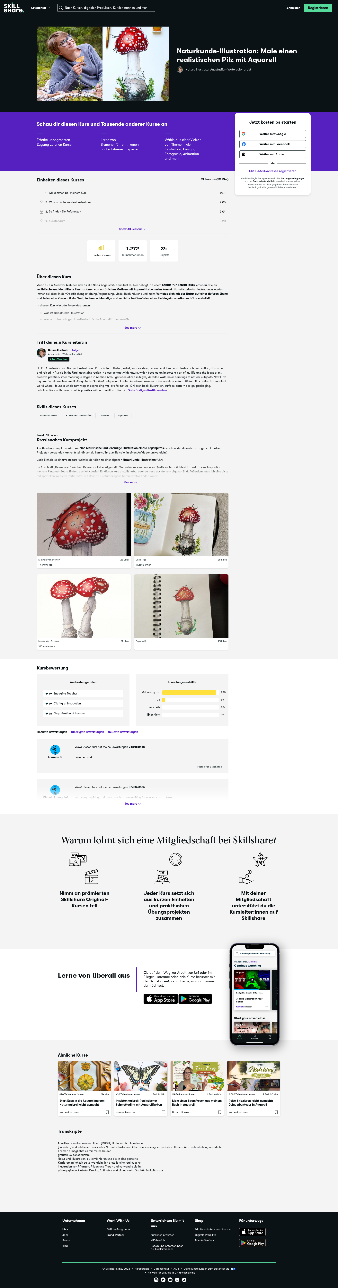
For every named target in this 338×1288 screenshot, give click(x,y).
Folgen (76, 350)
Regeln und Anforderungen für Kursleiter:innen (167, 1247)
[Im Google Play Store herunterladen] (196, 999)
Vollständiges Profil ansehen (147, 390)
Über (65, 1229)
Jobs (65, 1235)
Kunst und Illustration (79, 415)
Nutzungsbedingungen (293, 178)
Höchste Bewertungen (52, 732)
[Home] (14, 7)
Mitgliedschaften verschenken (213, 1229)
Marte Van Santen (48, 641)
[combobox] (106, 8)
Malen (105, 415)
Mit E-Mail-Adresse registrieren (272, 171)
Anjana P (141, 641)
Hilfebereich (158, 1240)
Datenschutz (161, 1268)
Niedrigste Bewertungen (87, 732)
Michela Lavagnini (55, 797)
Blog (65, 1245)
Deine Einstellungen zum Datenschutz (206, 1268)
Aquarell (123, 415)
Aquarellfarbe (48, 415)
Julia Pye (141, 559)
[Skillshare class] (84, 1076)
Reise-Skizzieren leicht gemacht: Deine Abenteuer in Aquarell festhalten (250, 1104)
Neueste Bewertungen (122, 732)
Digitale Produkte (205, 1235)
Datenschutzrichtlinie (264, 181)
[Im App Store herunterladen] (159, 999)
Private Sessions (204, 1240)
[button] (49, 7)
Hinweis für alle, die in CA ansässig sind (171, 1272)
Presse (66, 1240)
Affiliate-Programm (118, 1229)
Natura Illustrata (64, 350)
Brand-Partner (115, 1235)
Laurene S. (55, 757)
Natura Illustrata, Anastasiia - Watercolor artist (218, 69)
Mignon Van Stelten (49, 559)
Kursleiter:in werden (162, 1235)
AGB (176, 1268)
